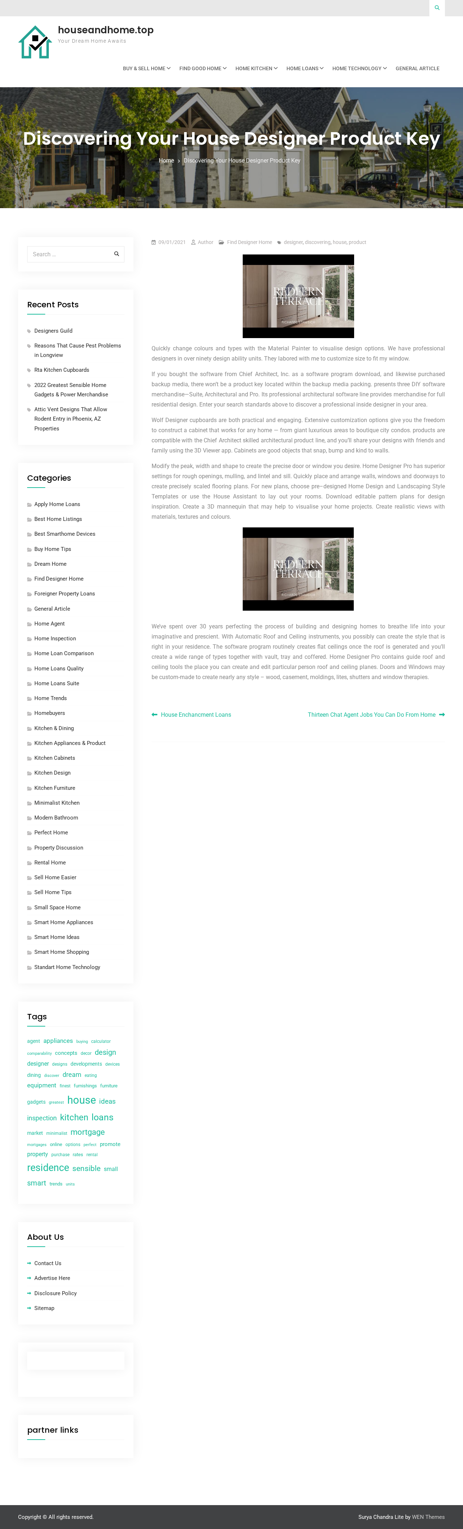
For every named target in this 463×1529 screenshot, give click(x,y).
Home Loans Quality (59, 668)
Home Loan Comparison (64, 653)
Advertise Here (52, 1278)
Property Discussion (58, 847)
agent (33, 1041)
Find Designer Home (249, 242)
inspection (42, 1118)
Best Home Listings (58, 519)
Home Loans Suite (56, 683)
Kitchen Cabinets (54, 758)
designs (59, 1064)
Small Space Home (57, 907)
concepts (66, 1053)
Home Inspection (55, 638)
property (37, 1154)
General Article (417, 68)
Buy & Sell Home (144, 68)
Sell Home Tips (53, 892)
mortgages (37, 1144)
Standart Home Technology (67, 967)
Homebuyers (49, 713)
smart (36, 1183)
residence (48, 1168)
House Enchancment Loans (196, 714)
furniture (109, 1085)
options (72, 1144)
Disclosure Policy (55, 1293)
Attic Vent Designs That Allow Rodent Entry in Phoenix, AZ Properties (70, 419)
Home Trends (50, 698)
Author (205, 242)
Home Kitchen (253, 68)
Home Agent (49, 623)
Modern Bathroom (56, 817)
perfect (90, 1144)
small (111, 1169)
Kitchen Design (52, 773)
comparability (39, 1053)
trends (56, 1184)
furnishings (85, 1085)
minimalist (56, 1133)
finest (65, 1085)
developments (86, 1064)
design (105, 1052)
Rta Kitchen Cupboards (61, 370)
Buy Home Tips (52, 549)
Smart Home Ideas (57, 937)
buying (82, 1041)
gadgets (36, 1102)
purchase (60, 1154)
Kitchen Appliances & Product (70, 743)
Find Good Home (200, 68)
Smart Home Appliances (63, 922)
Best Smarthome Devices (64, 534)
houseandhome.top (106, 30)
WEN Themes (428, 1517)
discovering (318, 242)
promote (110, 1144)
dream (72, 1074)
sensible (86, 1168)
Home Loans (302, 68)
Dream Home (50, 564)
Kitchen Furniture (54, 788)
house (340, 242)
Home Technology (357, 68)
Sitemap (44, 1308)
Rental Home (50, 862)
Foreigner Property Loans (64, 593)
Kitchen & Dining (54, 728)
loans (103, 1117)
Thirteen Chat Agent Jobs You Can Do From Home (372, 714)
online (56, 1144)
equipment (41, 1085)
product (357, 242)
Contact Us (47, 1263)
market (35, 1133)
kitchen (74, 1117)
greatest (56, 1102)
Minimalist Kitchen (57, 803)
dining (34, 1075)
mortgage (88, 1132)
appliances (58, 1040)
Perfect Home (51, 832)
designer (293, 242)
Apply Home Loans (57, 504)
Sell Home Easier (55, 877)
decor (86, 1053)
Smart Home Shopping (61, 952)
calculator (101, 1041)
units (70, 1184)
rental (92, 1154)
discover (51, 1075)
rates (78, 1154)
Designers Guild (53, 331)
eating (91, 1075)
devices (112, 1064)
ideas (107, 1101)
